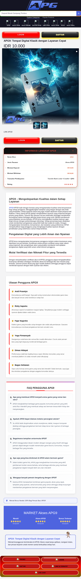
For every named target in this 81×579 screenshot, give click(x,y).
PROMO (22, 560)
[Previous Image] (3, 87)
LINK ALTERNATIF (61, 566)
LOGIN (21, 35)
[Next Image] (77, 87)
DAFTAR (60, 35)
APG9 (11, 208)
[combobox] (38, 13)
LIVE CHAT (42, 572)
